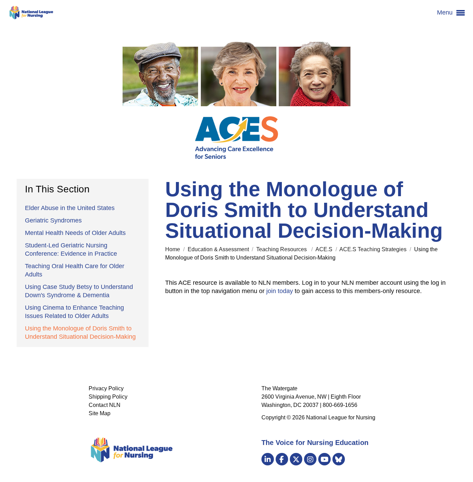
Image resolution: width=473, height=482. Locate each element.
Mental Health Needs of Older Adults (75, 232)
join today (279, 291)
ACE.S (324, 249)
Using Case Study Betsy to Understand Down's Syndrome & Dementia (79, 291)
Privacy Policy (106, 388)
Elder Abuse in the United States (70, 207)
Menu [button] (445, 12)
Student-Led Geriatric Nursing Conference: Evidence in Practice (71, 249)
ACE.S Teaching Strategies (373, 249)
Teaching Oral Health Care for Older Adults (74, 270)
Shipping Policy (108, 397)
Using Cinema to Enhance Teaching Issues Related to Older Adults (74, 311)
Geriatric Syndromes (53, 220)
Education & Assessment (219, 249)
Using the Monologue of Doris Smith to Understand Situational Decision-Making (80, 332)
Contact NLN (105, 405)
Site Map (99, 413)
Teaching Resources (283, 249)
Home (173, 249)
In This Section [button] (57, 189)
